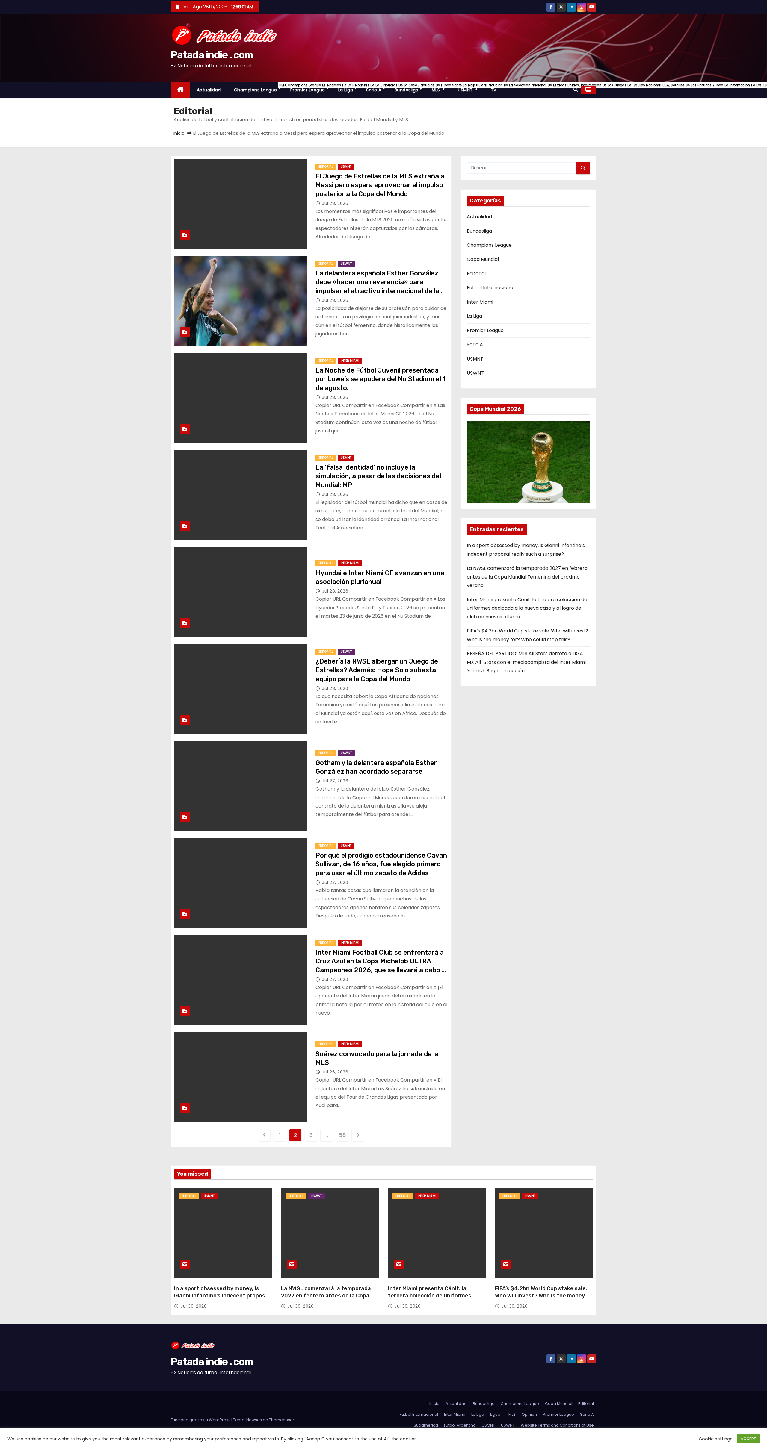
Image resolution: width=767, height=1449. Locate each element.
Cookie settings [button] (716, 1439)
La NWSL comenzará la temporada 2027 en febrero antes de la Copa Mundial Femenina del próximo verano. (527, 577)
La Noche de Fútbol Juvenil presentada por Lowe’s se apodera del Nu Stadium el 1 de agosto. (380, 379)
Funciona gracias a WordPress (201, 1420)
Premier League (311, 88)
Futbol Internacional (490, 287)
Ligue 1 (496, 1414)
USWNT (346, 263)
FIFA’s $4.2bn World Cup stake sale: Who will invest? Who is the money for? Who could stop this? (541, 1295)
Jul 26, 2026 (335, 1072)
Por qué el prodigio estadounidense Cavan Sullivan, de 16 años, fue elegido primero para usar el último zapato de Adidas (381, 864)
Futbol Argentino (460, 1425)
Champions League (259, 88)
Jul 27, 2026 (335, 781)
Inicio (179, 133)
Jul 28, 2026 (335, 203)
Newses (254, 1420)
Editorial (325, 166)
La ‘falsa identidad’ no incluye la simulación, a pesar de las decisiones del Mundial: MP (378, 476)
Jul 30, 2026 (194, 1306)
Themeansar (281, 1420)
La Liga (349, 88)
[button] (575, 89)
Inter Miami (350, 360)
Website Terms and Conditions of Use (557, 1425)
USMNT (471, 88)
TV (493, 90)
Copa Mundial (483, 259)
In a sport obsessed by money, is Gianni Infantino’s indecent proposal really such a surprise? (222, 1295)
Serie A (377, 88)
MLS (442, 88)
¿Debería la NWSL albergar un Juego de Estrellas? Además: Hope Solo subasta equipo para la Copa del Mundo (376, 670)
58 (342, 1135)
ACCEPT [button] (748, 1439)
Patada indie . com (212, 55)
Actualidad (209, 90)
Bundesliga (410, 88)
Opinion (529, 1414)
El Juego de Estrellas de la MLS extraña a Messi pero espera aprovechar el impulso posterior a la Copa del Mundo (379, 185)
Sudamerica (426, 1425)
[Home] (180, 90)
